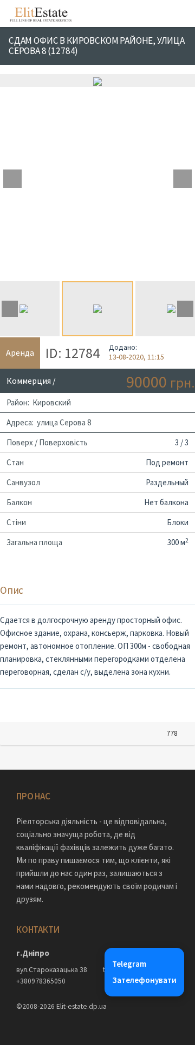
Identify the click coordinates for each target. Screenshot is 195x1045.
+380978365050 (41, 981)
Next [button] (182, 178)
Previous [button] (12, 178)
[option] (97, 80)
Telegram (129, 964)
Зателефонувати (144, 980)
